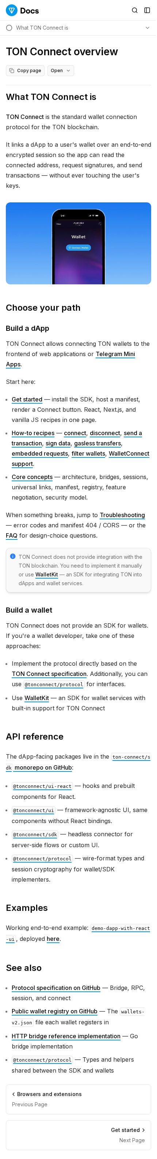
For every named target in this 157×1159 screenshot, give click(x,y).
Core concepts (32, 477)
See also (24, 967)
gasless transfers (97, 443)
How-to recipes (33, 433)
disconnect (105, 433)
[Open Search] (135, 10)
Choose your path (43, 307)
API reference (35, 736)
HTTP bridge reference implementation (66, 1036)
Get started (27, 399)
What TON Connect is (51, 96)
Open (57, 70)
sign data (58, 443)
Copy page (29, 70)
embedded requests (40, 453)
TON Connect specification (49, 673)
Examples (27, 907)
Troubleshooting (122, 515)
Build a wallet (29, 610)
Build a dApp (27, 328)
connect (75, 433)
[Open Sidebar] (147, 10)
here (53, 938)
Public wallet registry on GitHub (54, 1011)
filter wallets (88, 453)
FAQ (12, 535)
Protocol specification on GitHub (56, 987)
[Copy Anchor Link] (102, 97)
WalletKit (46, 574)
